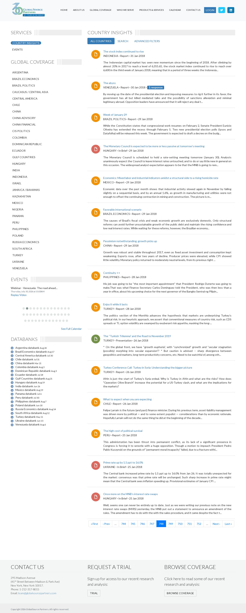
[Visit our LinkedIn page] (230, 10)
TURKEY (17, 255)
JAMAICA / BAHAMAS (26, 189)
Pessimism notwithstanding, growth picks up (130, 241)
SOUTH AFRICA (22, 248)
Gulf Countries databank (30, 378)
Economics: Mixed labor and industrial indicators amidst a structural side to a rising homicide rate (160, 177)
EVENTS (17, 49)
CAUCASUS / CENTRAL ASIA (30, 92)
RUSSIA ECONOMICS (25, 242)
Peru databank (24, 397)
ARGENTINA (20, 72)
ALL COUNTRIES (101, 41)
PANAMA (18, 216)
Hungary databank (26, 382)
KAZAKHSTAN (21, 196)
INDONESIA (19, 176)
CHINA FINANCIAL (24, 124)
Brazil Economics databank (31, 351)
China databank (25, 363)
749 (170, 523)
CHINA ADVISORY (24, 118)
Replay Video (19, 295)
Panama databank (26, 393)
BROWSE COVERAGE (180, 593)
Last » (228, 523)
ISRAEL (16, 183)
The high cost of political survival (122, 430)
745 (133, 523)
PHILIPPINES (20, 229)
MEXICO (17, 202)
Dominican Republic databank (33, 370)
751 (189, 523)
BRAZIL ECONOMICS (25, 79)
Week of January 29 (115, 114)
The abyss (109, 83)
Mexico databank (25, 389)
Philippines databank (28, 401)
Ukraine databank (26, 420)
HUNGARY (19, 163)
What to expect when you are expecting (127, 399)
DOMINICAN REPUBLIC (27, 144)
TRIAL (94, 593)
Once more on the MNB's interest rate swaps (130, 494)
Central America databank (31, 355)
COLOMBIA (19, 137)
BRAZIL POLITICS (23, 85)
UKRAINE (18, 261)
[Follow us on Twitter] (221, 10)
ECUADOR (19, 150)
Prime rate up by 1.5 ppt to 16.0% (123, 462)
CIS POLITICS (21, 131)
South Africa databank (29, 412)
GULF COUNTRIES (23, 157)
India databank (24, 386)
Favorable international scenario (122, 209)
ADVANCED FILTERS (147, 41)
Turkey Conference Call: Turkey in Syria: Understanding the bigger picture (147, 367)
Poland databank (25, 405)
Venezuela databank (27, 424)
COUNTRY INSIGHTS (25, 43)
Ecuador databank (26, 374)
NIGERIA (17, 209)
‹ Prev (106, 523)
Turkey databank (25, 416)
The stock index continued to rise (123, 51)
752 (199, 523)
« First (94, 523)
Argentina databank (27, 347)
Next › (216, 523)
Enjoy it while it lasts (115, 304)
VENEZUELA (20, 268)
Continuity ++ (111, 272)
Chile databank (24, 359)
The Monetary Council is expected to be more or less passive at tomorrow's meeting (153, 146)
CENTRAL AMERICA (24, 98)
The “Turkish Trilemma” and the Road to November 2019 (137, 336)
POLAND (17, 235)
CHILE (16, 104)
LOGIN (210, 10)
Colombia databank (27, 367)
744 (123, 523)
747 (152, 523)
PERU (15, 222)
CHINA (16, 111)
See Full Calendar (71, 328)
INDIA (16, 170)
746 (142, 523)
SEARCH (123, 41)
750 (180, 523)
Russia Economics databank (32, 409)
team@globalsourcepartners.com (37, 593)
